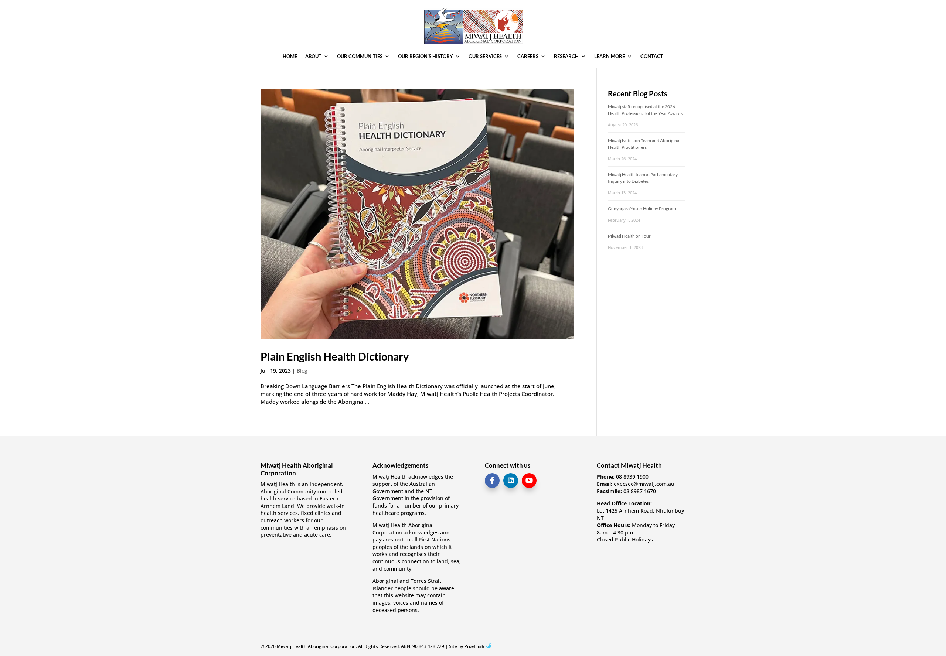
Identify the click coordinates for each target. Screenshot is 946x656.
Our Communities (359, 56)
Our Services (485, 56)
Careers (527, 56)
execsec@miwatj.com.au (644, 483)
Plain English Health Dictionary (335, 356)
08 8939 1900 (632, 476)
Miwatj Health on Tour (629, 236)
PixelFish (475, 646)
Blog (302, 370)
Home (290, 56)
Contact (651, 56)
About (313, 56)
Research (566, 56)
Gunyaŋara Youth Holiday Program (642, 208)
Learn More (609, 56)
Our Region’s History (425, 56)
